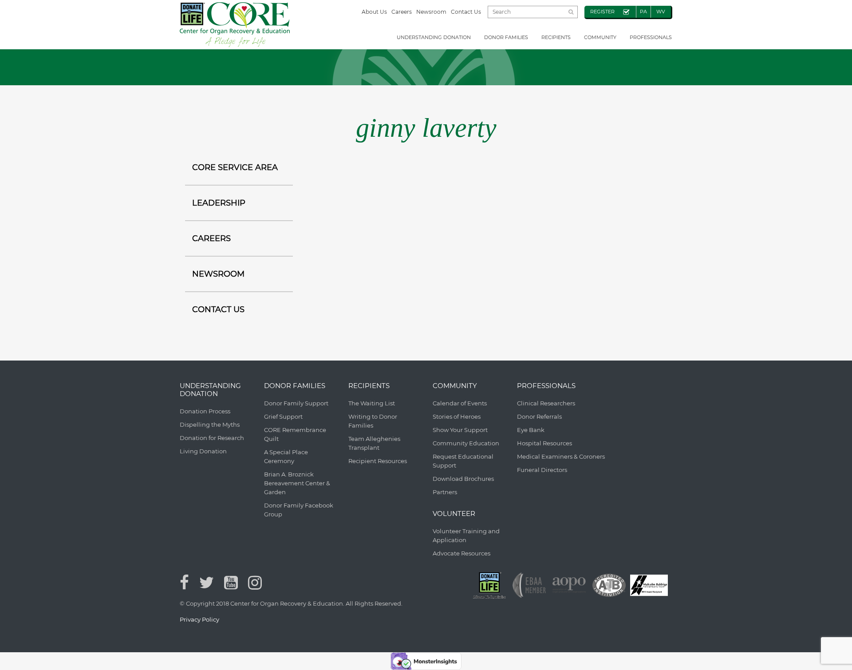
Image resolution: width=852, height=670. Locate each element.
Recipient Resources (377, 460)
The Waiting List (371, 403)
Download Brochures (463, 478)
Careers (401, 11)
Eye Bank (530, 429)
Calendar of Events (460, 403)
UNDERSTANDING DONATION (434, 37)
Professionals (651, 37)
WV (660, 11)
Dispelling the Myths (210, 424)
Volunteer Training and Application (466, 535)
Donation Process (205, 411)
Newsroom (431, 11)
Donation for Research (212, 437)
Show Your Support (460, 429)
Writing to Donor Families (372, 421)
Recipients (556, 37)
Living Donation (203, 451)
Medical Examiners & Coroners (561, 456)
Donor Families (506, 37)
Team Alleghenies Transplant (374, 443)
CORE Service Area (235, 167)
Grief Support (283, 416)
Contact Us (466, 11)
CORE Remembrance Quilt (295, 434)
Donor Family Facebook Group (298, 510)
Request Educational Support (463, 461)
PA (643, 11)
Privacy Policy (199, 619)
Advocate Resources (461, 553)
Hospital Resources (544, 443)
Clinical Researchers (546, 403)
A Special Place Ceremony (286, 456)
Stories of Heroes (457, 416)
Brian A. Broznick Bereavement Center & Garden (297, 483)
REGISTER (602, 11)
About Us (374, 11)
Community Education (466, 443)
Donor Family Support (296, 403)
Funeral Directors (542, 469)
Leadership (218, 203)
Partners (445, 492)
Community (600, 37)
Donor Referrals (539, 416)
